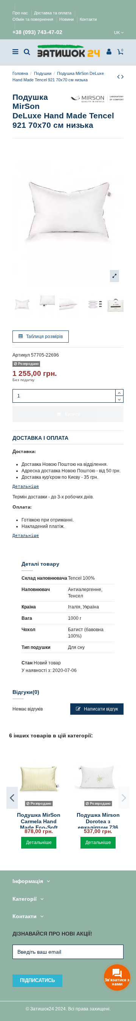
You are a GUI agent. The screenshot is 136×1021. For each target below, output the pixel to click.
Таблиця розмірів (44, 336)
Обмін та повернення (33, 19)
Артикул (21, 355)
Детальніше (25, 486)
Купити (72, 414)
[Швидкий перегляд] (38, 806)
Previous (12, 798)
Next (124, 798)
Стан (27, 663)
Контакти (88, 19)
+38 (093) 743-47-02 (37, 32)
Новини (67, 19)
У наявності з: (36, 670)
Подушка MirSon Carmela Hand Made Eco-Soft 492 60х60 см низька (38, 827)
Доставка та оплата (53, 13)
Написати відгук (100, 709)
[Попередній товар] (119, 77)
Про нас (20, 13)
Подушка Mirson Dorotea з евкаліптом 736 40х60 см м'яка (98, 824)
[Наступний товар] (122, 77)
